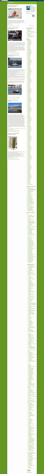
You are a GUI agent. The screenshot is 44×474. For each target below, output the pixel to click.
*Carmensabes (30, 300)
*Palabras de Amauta (31, 379)
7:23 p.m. (15, 159)
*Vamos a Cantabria (30, 420)
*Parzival (29, 319)
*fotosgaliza (29, 289)
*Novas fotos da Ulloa (31, 447)
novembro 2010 (29, 80)
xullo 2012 (29, 96)
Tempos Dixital (30, 459)
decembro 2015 (29, 129)
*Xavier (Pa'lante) (30, 316)
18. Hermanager (30, 230)
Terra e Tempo (30, 463)
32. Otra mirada (30, 239)
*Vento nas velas (30, 433)
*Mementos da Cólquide (31, 439)
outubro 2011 (29, 89)
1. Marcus (29, 187)
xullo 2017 (29, 144)
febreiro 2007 (29, 44)
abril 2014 (29, 113)
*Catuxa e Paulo (30, 371)
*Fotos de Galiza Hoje (31, 356)
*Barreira (29, 364)
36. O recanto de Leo (30, 242)
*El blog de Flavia (30, 391)
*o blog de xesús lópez (31, 405)
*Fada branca (30, 355)
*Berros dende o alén (31, 384)
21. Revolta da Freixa (30, 203)
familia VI (11, 130)
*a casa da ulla (30, 359)
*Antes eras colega (30, 445)
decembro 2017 (29, 148)
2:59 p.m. (15, 131)
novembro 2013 (29, 109)
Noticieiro (29, 467)
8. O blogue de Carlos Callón (31, 221)
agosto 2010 (29, 78)
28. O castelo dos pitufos (31, 233)
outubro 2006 (29, 41)
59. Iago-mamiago (30, 255)
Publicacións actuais (30, 184)
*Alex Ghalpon (30, 413)
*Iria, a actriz (30, 340)
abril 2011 (29, 84)
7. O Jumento (29, 192)
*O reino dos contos (30, 437)
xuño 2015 (29, 124)
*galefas (29, 416)
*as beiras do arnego (31, 337)
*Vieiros (29, 466)
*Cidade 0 (29, 307)
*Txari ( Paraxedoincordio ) (31, 357)
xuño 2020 (29, 172)
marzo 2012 (29, 93)
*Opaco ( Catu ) (30, 403)
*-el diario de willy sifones (31, 415)
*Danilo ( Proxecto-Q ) (31, 377)
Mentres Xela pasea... (30, 33)
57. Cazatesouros (30, 253)
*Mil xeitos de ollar (30, 277)
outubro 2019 (29, 166)
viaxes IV (18, 130)
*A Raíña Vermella (30, 288)
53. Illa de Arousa (30, 250)
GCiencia (29, 462)
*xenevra (29, 380)
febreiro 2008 (29, 54)
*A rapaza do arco (30, 325)
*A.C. (29, 363)
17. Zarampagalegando (30, 200)
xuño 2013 (29, 105)
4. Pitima (29, 217)
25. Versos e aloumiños (30, 207)
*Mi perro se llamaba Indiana (31, 303)
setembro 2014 (29, 117)
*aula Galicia (30, 280)
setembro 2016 (29, 136)
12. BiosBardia (29, 196)
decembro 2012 (29, 100)
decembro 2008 (29, 62)
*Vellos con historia (30, 369)
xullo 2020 (29, 173)
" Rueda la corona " (21, 81)
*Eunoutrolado (30, 329)
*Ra (28, 424)
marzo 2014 (29, 112)
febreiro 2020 (29, 169)
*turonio (29, 279)
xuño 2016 (29, 134)
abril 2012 (29, 94)
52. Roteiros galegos (30, 249)
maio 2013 (29, 104)
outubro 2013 (29, 108)
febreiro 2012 (29, 92)
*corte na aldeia (30, 376)
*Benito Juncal (30, 429)
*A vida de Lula (30, 324)
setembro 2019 (29, 165)
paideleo (33, 6)
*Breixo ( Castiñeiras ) (31, 368)
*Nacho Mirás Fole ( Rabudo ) (32, 284)
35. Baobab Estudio (30, 241)
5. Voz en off (29, 218)
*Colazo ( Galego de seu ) (31, 347)
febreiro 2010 (29, 73)
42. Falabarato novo (30, 247)
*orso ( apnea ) (30, 407)
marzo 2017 (29, 141)
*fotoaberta (29, 408)
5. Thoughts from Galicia (31, 190)
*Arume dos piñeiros (31, 296)
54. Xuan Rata (29, 251)
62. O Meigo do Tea (30, 257)
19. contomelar (30, 231)
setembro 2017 (29, 146)
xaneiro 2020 (29, 168)
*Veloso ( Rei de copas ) (31, 360)
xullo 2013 (29, 106)
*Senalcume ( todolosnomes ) (32, 308)
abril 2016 (29, 132)
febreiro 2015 (29, 121)
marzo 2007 (29, 45)
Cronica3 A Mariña (30, 455)
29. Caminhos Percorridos (31, 210)
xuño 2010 (29, 76)
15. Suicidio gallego (30, 198)
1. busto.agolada (30, 215)
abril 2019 (29, 161)
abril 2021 (29, 180)
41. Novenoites (30, 246)
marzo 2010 (29, 74)
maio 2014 (29, 114)
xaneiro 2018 (29, 149)
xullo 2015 (29, 125)
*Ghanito (29, 411)
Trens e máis (29, 35)
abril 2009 (29, 65)
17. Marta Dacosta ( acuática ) (31, 229)
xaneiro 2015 (29, 120)
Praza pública (30, 454)
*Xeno (29, 317)
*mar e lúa (29, 345)
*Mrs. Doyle (29, 344)
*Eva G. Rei (29, 388)
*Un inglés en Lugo (30, 431)
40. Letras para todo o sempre (31, 245)
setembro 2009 (29, 69)
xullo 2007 (29, 48)
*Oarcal (29, 305)
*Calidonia (29, 432)
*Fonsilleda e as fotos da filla (31, 291)
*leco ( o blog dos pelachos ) (31, 339)
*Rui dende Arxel (30, 283)
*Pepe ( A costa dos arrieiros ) (32, 343)
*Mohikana (29, 365)
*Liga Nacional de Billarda (31, 440)
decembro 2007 (29, 52)
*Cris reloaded (30, 321)
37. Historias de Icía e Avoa (31, 243)
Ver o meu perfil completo (29, 13)
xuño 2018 (29, 153)
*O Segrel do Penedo (31, 428)
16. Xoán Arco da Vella (30, 199)
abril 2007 (29, 46)
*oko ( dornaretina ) (30, 299)
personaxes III (14, 130)
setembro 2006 (29, 40)
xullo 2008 (29, 58)
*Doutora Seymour (30, 285)
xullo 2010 (29, 77)
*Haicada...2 (29, 320)
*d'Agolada (29, 336)
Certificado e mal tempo (30, 31)
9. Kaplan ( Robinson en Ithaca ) (32, 222)
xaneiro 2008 (29, 53)
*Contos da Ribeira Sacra (31, 448)
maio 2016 (29, 133)
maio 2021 (29, 181)
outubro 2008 (29, 60)
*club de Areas (30, 281)
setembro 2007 (29, 50)
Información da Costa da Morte (32, 458)
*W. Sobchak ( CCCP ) (31, 293)
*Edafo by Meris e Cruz (31, 367)
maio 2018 (29, 152)
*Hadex (29, 292)
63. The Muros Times (30, 258)
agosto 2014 (29, 116)
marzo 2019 (29, 160)
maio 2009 (29, 66)
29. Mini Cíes (29, 234)
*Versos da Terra (30, 435)
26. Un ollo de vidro (30, 208)
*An (28, 275)
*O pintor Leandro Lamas (31, 383)
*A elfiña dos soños (30, 323)
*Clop (29, 301)
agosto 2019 (29, 164)
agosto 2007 (29, 49)
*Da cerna (29, 295)
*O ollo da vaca (30, 309)
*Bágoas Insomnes (30, 352)
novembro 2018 (29, 157)
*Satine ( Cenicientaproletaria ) (32, 304)
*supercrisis (29, 276)
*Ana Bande (29, 375)
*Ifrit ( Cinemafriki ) (30, 272)
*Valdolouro (29, 381)
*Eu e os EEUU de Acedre (31, 265)
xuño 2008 (29, 57)
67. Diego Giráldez (30, 261)
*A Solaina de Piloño (30, 341)
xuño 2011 (29, 86)
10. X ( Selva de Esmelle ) (31, 223)
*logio (29, 417)
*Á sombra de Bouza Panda (31, 427)
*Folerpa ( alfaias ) (30, 267)
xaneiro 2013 (29, 101)
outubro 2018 (29, 156)
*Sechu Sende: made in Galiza (32, 396)
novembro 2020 (29, 176)
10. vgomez (29, 194)
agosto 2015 (29, 126)
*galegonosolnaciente (31, 312)
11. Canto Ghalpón (30, 195)
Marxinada (29, 30)
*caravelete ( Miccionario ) (31, 313)
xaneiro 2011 (29, 82)
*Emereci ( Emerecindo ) (31, 372)
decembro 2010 (29, 81)
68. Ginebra (29, 262)
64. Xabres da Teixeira (30, 259)
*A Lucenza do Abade (31, 425)
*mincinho (29, 389)
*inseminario (30, 269)
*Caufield (29, 351)
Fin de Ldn (29, 29)
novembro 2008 (29, 61)
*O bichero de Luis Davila (31, 444)
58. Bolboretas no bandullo (31, 254)
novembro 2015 (29, 128)
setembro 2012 (29, 98)
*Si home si (29, 436)
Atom (31, 472)
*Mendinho (29, 311)
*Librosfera (29, 421)
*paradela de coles (30, 423)
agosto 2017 (29, 145)
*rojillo (29, 397)
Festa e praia (29, 34)
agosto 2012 (29, 97)
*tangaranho (29, 353)
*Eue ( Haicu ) (30, 268)
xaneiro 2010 (29, 72)
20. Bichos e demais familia (31, 202)
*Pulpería (29, 449)
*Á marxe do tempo (30, 441)
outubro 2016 (29, 137)
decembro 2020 (29, 177)
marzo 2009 (29, 64)
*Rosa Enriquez (30, 412)
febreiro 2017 (29, 140)
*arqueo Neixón (30, 419)
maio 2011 (29, 85)
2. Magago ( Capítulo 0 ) (30, 188)
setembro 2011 (29, 88)
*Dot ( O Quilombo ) (30, 404)
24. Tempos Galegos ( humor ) (31, 206)
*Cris (29, 315)
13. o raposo (29, 225)
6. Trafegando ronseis (30, 191)
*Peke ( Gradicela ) (30, 373)
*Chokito (29, 333)
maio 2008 (29, 56)
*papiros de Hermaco (31, 400)
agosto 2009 (29, 68)
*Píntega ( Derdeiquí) (31, 335)
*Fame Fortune (30, 409)
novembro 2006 (29, 42)
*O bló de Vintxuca (30, 287)
